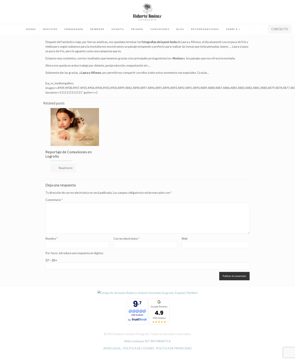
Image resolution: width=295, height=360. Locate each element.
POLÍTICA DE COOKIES (138, 348)
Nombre (51, 238)
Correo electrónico (126, 238)
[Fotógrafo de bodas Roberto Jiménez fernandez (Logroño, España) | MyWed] (147, 293)
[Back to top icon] (278, 353)
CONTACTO (279, 29)
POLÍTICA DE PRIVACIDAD (174, 348)
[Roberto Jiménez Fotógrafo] (147, 12)
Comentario (54, 200)
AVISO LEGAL (112, 348)
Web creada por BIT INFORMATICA (147, 341)
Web (184, 238)
